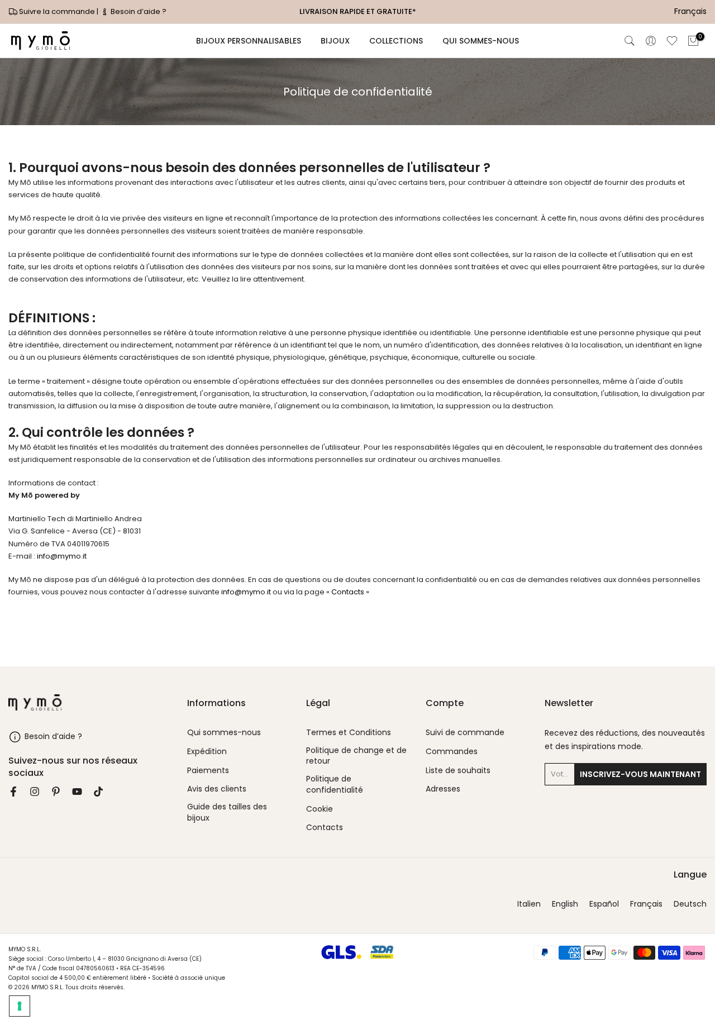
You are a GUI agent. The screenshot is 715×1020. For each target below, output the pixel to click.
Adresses (443, 789)
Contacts (347, 592)
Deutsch (690, 904)
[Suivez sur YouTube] (77, 791)
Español (604, 904)
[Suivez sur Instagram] (35, 791)
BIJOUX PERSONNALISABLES (248, 40)
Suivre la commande (57, 11)
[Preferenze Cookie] (19, 1006)
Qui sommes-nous (224, 732)
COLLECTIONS (396, 40)
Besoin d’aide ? (137, 11)
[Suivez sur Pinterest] (56, 791)
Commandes (452, 751)
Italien (529, 904)
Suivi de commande (465, 732)
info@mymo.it (62, 556)
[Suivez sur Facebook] (13, 791)
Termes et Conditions (348, 732)
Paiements (208, 770)
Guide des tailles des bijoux (227, 812)
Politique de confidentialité (334, 784)
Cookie (319, 809)
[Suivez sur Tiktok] (98, 791)
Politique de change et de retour (356, 756)
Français (646, 904)
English (565, 904)
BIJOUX (335, 40)
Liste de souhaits (458, 770)
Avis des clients (216, 789)
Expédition (207, 751)
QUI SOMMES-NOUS (480, 40)
